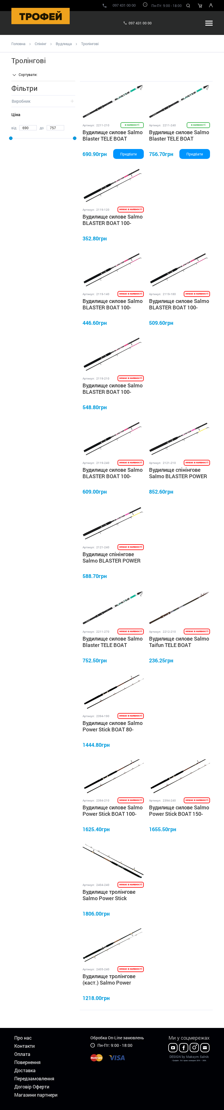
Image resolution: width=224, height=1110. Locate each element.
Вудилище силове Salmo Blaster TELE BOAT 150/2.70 (113, 645)
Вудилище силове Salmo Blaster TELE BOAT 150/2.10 (113, 138)
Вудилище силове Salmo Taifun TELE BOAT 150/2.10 (179, 645)
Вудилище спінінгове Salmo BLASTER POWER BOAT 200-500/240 (112, 560)
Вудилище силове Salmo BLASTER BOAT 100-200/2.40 (113, 476)
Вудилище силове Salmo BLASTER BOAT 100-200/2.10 (113, 391)
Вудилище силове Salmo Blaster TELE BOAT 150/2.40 (179, 138)
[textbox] (32, 74)
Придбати (128, 154)
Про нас (23, 1038)
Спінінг (40, 43)
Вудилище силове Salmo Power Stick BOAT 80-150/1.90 (113, 729)
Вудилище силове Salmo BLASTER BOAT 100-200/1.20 (113, 223)
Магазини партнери (35, 1095)
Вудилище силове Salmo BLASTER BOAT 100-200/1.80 (179, 307)
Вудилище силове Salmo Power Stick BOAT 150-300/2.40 (179, 813)
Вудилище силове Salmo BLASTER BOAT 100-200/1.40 (113, 307)
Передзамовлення (34, 1078)
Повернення (27, 1062)
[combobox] (32, 75)
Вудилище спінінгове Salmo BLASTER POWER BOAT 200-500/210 (178, 476)
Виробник (21, 101)
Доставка (25, 1070)
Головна (18, 43)
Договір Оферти (31, 1087)
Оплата (22, 1054)
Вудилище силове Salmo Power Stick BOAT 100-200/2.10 (113, 813)
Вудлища (64, 43)
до (42, 127)
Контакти (24, 1046)
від (13, 127)
